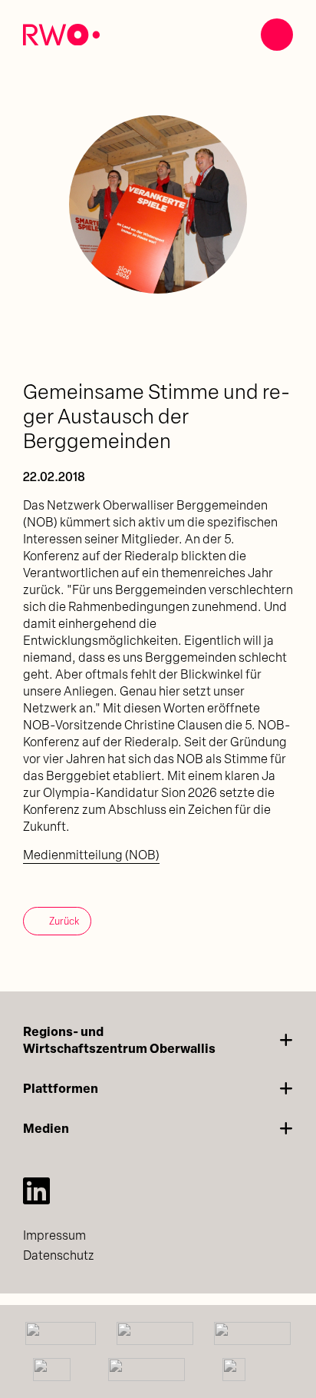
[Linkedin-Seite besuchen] (36, 1190)
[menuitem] (158, 1236)
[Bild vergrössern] (158, 204)
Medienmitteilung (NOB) (91, 856)
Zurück (64, 922)
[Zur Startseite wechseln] (61, 35)
